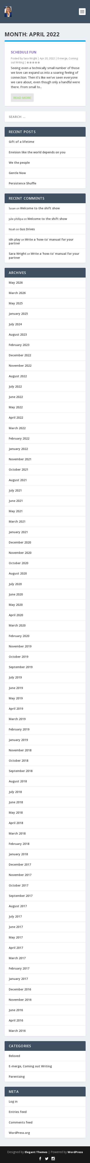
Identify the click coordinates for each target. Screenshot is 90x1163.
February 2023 (19, 345)
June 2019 (16, 688)
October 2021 (18, 469)
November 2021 (20, 459)
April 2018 (16, 823)
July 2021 (15, 490)
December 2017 (20, 864)
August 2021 (18, 480)
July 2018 (15, 792)
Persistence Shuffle (22, 183)
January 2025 (18, 314)
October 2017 (18, 885)
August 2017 (18, 906)
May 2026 (16, 283)
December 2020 (20, 542)
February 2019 (19, 729)
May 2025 (16, 303)
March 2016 (17, 1031)
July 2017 (15, 916)
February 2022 (19, 438)
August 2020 (18, 573)
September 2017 (20, 896)
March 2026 (17, 293)
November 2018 (20, 750)
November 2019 (20, 646)
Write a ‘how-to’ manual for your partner (41, 241)
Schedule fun (24, 52)
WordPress (75, 1152)
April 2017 (16, 948)
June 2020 (16, 594)
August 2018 (18, 781)
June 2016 (16, 1010)
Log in (13, 1101)
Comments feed (20, 1122)
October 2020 (18, 563)
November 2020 (20, 553)
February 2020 (19, 636)
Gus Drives (27, 229)
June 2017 (16, 927)
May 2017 (16, 937)
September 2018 (20, 771)
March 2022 (17, 428)
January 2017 (18, 979)
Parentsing (17, 1076)
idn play (15, 239)
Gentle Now (17, 173)
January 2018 (18, 854)
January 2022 (18, 449)
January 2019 (18, 740)
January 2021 (18, 532)
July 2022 (15, 386)
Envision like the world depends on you (37, 152)
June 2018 (16, 802)
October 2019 (18, 657)
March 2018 (17, 833)
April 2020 (16, 615)
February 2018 (19, 844)
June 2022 (16, 397)
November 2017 (20, 875)
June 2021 (16, 501)
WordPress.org (19, 1133)
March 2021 (17, 521)
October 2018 (18, 761)
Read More (22, 97)
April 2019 (16, 709)
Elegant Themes (36, 1152)
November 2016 (20, 1000)
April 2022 (16, 417)
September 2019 (20, 667)
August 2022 (18, 376)
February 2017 (19, 968)
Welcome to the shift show (40, 208)
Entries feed (18, 1112)
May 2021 (16, 511)
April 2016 (16, 1020)
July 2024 (15, 324)
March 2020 (17, 625)
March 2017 (17, 958)
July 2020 (15, 584)
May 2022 (16, 407)
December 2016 (20, 989)
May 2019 (16, 698)
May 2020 (16, 605)
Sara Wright (30, 58)
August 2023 (18, 334)
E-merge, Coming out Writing (30, 1066)
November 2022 (20, 366)
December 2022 (20, 355)
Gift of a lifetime (21, 142)
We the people (19, 163)
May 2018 (16, 812)
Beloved (14, 1056)
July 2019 (15, 677)
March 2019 (17, 719)
